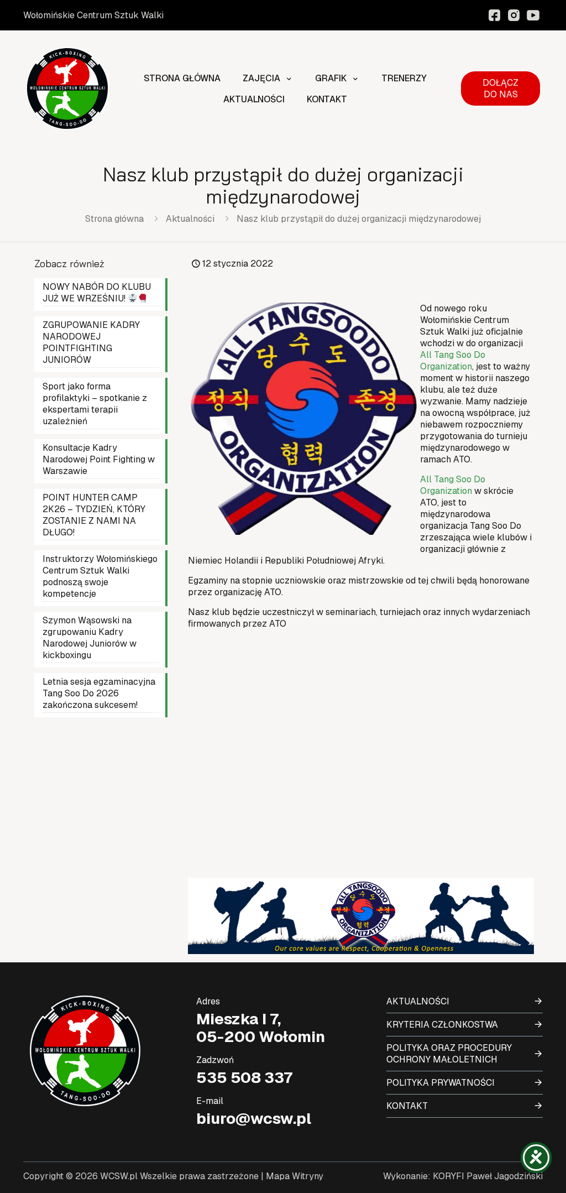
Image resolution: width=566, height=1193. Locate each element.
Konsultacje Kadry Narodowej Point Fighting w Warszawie (99, 459)
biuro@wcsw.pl (253, 1118)
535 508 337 (244, 1077)
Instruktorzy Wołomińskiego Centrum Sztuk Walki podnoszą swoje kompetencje (100, 576)
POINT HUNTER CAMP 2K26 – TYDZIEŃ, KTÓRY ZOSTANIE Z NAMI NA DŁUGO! (94, 515)
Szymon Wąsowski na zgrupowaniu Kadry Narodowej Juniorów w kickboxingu (90, 637)
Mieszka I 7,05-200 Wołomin (260, 1027)
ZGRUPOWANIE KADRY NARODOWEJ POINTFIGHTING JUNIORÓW (91, 342)
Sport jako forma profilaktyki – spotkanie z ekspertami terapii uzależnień (95, 404)
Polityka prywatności (440, 1082)
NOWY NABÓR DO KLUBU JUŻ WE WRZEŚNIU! (97, 292)
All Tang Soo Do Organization (452, 360)
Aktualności (190, 219)
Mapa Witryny (294, 1176)
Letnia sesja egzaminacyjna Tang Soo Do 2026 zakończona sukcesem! (99, 693)
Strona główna (114, 219)
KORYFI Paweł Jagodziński (488, 1176)
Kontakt (407, 1106)
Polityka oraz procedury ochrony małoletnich (449, 1053)
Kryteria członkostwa (442, 1024)
